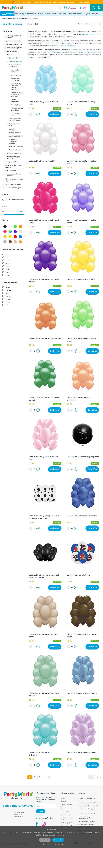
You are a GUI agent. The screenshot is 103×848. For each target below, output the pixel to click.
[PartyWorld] (12, 8)
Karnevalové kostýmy (13, 44)
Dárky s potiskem (44, 14)
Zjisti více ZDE (84, 2)
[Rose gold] (15, 241)
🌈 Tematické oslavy (13, 184)
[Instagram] (84, 8)
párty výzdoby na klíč (91, 52)
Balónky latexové (15, 61)
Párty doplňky (10, 170)
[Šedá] (5, 241)
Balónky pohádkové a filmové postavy (15, 131)
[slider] (3, 214)
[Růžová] (5, 231)
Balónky (10, 54)
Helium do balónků (14, 153)
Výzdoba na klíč (8, 18)
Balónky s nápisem (16, 146)
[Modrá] (20, 236)
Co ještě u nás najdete (13, 188)
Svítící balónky (16, 75)
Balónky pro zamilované (15, 79)
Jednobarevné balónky (16, 66)
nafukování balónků (59, 52)
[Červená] (15, 236)
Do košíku (54, 114)
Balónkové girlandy (16, 136)
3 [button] (39, 777)
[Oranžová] (20, 226)
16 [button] (48, 777)
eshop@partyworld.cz (18, 805)
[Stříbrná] (20, 231)
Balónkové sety (14, 150)
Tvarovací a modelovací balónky (13, 141)
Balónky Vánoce (17, 105)
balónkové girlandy (68, 46)
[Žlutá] (10, 236)
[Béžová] (20, 241)
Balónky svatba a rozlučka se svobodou (17, 94)
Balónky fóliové (14, 58)
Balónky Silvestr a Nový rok (17, 109)
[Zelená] (15, 226)
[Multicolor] (10, 231)
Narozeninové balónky (16, 71)
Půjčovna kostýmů (91, 14)
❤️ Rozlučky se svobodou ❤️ (25, 14)
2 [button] (34, 777)
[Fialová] (15, 231)
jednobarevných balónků (87, 34)
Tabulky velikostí (22, 18)
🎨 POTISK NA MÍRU (59, 14)
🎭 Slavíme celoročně (13, 41)
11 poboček (72, 8)
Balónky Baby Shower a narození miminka (16, 86)
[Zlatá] (5, 236)
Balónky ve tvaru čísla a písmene (15, 119)
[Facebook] (80, 8)
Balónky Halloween (15, 100)
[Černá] (5, 226)
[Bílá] (10, 226)
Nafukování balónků (75, 14)
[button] (93, 7)
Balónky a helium (12, 51)
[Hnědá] (10, 241)
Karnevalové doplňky (13, 48)
